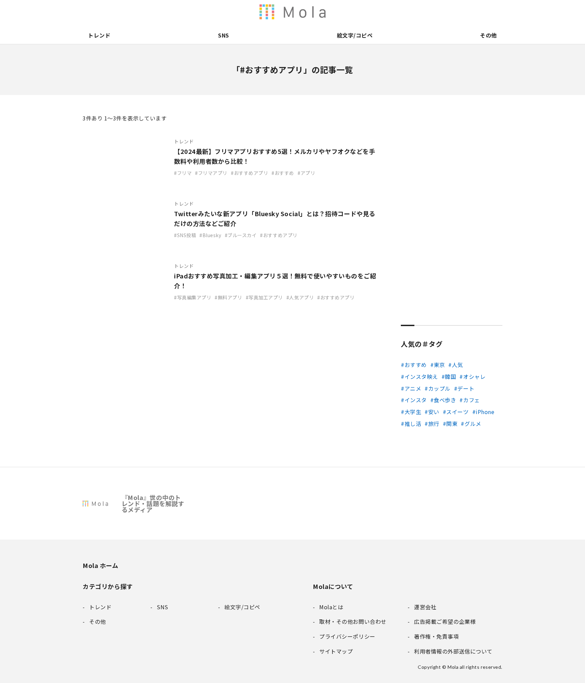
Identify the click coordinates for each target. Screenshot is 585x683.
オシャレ (474, 376)
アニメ (413, 388)
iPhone (485, 412)
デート (465, 388)
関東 (451, 423)
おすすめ (416, 365)
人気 (457, 365)
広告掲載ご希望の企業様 (454, 11)
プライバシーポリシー (482, 11)
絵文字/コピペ (355, 35)
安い (433, 412)
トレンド (99, 35)
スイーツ (457, 412)
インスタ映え (421, 376)
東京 (439, 365)
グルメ (472, 423)
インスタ (416, 400)
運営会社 (425, 11)
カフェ (471, 400)
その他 (488, 35)
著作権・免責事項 (440, 11)
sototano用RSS (354, 11)
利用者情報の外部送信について (297, 11)
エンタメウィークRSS (369, 11)
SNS (223, 35)
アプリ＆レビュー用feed (326, 11)
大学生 (413, 412)
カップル (439, 388)
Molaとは (411, 11)
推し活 (413, 423)
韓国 (450, 376)
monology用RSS (312, 11)
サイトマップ (497, 11)
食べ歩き (445, 400)
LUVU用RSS (340, 11)
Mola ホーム (100, 565)
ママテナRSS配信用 (383, 11)
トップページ (397, 11)
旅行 (433, 423)
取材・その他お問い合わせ (468, 11)
